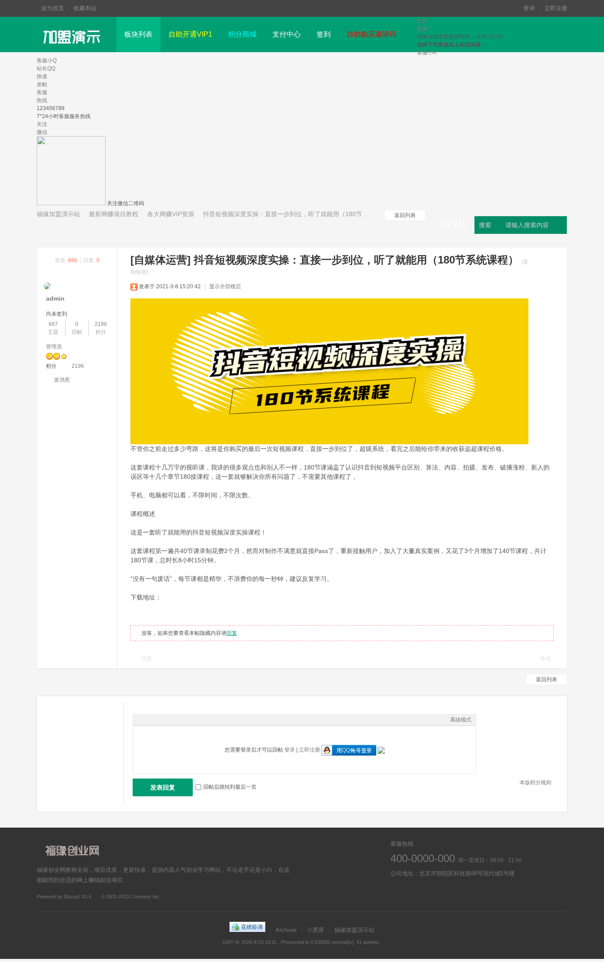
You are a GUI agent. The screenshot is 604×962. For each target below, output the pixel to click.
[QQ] (247, 930)
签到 (324, 34)
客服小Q (47, 60)
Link (170, 719)
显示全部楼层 (225, 286)
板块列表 (138, 34)
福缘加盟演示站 (58, 214)
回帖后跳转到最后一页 (229, 787)
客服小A (426, 53)
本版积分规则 (535, 782)
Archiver (286, 930)
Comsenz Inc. (145, 896)
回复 (231, 633)
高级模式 (460, 720)
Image (159, 719)
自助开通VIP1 (190, 34)
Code (192, 719)
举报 (545, 659)
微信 (447, 894)
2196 (101, 324)
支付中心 (286, 34)
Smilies (203, 719)
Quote (181, 719)
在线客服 (422, 894)
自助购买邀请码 (371, 34)
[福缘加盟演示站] (73, 50)
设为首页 (52, 8)
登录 (529, 8)
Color (148, 719)
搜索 (485, 225)
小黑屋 (315, 930)
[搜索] (559, 225)
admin (55, 298)
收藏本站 (84, 8)
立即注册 (555, 8)
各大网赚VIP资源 (170, 214)
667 (53, 324)
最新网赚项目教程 (113, 214)
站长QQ (46, 68)
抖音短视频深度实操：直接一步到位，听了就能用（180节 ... (286, 214)
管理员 (54, 347)
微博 (398, 894)
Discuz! (72, 896)
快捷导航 (451, 224)
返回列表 (405, 215)
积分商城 (242, 34)
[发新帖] (63, 229)
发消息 (62, 380)
